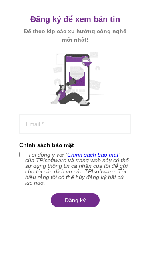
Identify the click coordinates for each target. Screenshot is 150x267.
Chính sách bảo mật (46, 145)
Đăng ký (75, 200)
